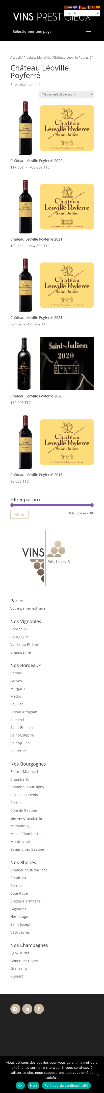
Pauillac (16, 704)
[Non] (97, 1074)
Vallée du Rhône (24, 644)
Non (33, 1085)
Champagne (20, 652)
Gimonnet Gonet (24, 960)
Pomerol (17, 719)
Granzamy (19, 968)
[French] (79, 6)
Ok (20, 1085)
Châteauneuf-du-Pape (29, 870)
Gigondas (18, 909)
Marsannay (19, 825)
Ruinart (16, 976)
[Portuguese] (93, 6)
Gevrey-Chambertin (26, 818)
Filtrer (19, 514)
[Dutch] (70, 6)
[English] (75, 6)
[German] (84, 6)
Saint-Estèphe (22, 735)
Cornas (16, 885)
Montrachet (20, 841)
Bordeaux (18, 629)
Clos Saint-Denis (24, 794)
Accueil (15, 57)
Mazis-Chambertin (26, 833)
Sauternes (19, 750)
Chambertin (20, 779)
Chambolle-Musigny (27, 787)
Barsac (16, 673)
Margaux (17, 688)
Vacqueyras (20, 932)
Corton (16, 802)
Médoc (16, 696)
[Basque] (66, 6)
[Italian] (89, 6)
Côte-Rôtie (19, 893)
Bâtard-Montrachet (26, 771)
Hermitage (19, 916)
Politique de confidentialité (66, 1085)
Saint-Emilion (21, 727)
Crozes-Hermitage (25, 901)
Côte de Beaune (23, 810)
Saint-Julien (20, 743)
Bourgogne (19, 636)
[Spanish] (98, 6)
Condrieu (18, 877)
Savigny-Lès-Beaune (27, 849)
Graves (16, 680)
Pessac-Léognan (23, 711)
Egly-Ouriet (19, 953)
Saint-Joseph (21, 924)
